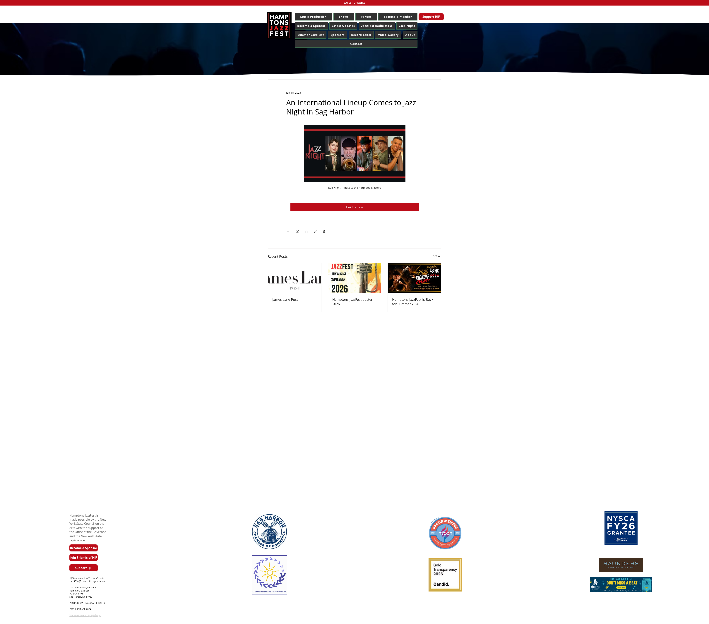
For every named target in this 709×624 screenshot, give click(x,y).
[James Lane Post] (294, 278)
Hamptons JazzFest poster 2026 (352, 301)
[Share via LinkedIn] (306, 231)
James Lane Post (285, 299)
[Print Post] (324, 231)
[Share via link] (315, 231)
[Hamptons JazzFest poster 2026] (354, 278)
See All (437, 256)
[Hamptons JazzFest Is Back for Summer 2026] (414, 278)
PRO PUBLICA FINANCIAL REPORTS (87, 602)
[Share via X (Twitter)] (297, 231)
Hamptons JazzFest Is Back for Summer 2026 (412, 301)
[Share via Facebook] (288, 231)
